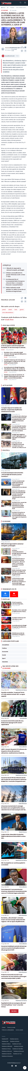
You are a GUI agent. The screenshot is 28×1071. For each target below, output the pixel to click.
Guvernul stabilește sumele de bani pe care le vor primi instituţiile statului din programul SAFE (13, 948)
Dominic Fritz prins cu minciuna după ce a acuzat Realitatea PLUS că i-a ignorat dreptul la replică (19, 515)
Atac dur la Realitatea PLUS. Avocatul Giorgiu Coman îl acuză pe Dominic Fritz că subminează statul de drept (18, 494)
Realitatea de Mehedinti (7, 1046)
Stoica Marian (23, 746)
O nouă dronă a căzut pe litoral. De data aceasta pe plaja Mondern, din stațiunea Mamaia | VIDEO (19, 419)
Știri (7, 7)
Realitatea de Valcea (17, 48)
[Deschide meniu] (25, 3)
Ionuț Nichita (23, 718)
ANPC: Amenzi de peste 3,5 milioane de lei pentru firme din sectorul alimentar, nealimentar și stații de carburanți (14, 752)
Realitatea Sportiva (14, 1039)
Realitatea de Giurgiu (18, 1046)
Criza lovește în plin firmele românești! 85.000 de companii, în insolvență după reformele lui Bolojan (19, 582)
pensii (4, 309)
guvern (22, 309)
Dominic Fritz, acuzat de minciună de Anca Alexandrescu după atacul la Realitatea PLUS (19, 505)
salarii (10, 309)
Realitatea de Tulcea (6, 1048)
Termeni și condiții (11, 1027)
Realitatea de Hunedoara (7, 1056)
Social (3, 349)
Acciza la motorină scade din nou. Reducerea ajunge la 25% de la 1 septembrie (12, 722)
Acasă (4, 7)
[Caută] (20, 3)
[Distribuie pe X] (25, 50)
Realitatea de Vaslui (16, 1043)
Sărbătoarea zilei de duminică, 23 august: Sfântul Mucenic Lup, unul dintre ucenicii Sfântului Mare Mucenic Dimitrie (14, 377)
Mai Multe (14, 1011)
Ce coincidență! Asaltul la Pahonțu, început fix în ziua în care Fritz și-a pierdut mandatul (19, 428)
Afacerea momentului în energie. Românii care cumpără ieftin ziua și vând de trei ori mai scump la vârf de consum (13, 808)
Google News (9, 319)
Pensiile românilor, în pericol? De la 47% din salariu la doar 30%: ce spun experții (13, 694)
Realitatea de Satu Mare (18, 1048)
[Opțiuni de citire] (24, 1067)
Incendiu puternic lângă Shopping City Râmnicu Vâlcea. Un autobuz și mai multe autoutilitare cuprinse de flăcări (14, 370)
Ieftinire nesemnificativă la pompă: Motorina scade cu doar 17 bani (15, 274)
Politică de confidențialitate (8, 1030)
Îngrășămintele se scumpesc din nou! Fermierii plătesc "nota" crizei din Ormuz (13, 1005)
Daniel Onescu (23, 832)
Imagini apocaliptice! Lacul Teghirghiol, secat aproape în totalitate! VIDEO (19, 437)
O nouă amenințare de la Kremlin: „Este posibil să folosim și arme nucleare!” (12, 474)
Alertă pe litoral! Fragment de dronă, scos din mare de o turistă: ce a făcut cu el (19, 445)
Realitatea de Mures (6, 1043)
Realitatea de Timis (17, 1053)
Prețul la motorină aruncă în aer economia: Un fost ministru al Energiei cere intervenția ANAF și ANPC (13, 976)
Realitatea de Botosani (7, 1051)
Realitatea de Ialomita (6, 1053)
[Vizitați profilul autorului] (2, 49)
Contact (3, 1027)
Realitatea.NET (5, 1039)
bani (16, 309)
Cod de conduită (19, 1030)
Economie (12, 7)
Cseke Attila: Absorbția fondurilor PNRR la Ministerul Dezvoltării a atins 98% (13, 836)
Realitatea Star (5, 1041)
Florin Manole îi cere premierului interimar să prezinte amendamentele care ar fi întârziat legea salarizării (14, 891)
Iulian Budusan (23, 803)
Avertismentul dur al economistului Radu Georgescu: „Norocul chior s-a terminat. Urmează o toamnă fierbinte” (15, 282)
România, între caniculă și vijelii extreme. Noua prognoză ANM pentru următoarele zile (15, 354)
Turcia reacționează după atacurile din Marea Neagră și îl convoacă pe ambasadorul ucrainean (19, 484)
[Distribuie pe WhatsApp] (22, 50)
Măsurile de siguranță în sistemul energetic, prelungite (15, 269)
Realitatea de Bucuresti (19, 1051)
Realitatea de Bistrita (14, 1041)
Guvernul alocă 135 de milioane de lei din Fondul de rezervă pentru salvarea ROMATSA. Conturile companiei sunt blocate (13, 780)
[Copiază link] (22, 47)
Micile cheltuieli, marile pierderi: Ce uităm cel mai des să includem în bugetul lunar (15, 289)
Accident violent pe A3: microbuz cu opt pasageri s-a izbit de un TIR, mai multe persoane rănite (14, 361)
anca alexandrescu (7, 312)
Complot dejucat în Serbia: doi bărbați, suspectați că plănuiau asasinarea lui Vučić (11, 409)
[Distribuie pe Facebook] (25, 47)
